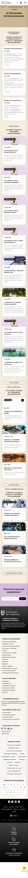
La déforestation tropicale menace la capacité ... (12, 303)
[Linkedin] (11, 728)
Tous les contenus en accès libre (10, 719)
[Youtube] (8, 728)
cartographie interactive (14, 701)
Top (4, 784)
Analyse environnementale (12, 73)
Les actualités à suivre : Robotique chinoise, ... (11, 211)
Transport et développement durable (13, 412)
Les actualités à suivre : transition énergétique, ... (12, 181)
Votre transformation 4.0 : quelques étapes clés (12, 537)
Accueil (3, 6)
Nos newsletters (6, 731)
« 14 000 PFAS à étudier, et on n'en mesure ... (13, 363)
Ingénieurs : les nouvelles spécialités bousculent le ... (12, 440)
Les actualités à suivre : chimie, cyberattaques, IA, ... (13, 241)
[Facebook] (2, 728)
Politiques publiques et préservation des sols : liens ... (13, 560)
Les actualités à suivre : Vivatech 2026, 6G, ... (11, 151)
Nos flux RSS (5, 733)
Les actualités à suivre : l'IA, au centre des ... (13, 333)
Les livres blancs (6, 712)
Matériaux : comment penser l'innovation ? (13, 469)
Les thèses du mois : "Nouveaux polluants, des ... (13, 271)
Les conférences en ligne (9, 715)
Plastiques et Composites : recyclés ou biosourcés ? (12, 514)
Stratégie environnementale (13, 48)
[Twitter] (5, 728)
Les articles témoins (7, 717)
